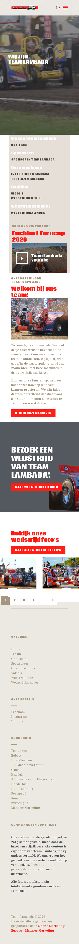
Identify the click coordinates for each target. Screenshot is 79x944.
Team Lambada (22, 917)
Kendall (16, 775)
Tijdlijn (16, 654)
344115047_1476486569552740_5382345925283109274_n (61, 573)
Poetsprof (18, 793)
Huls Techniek (22, 789)
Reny (15, 798)
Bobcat (16, 756)
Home (15, 649)
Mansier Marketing (25, 808)
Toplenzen (19, 751)
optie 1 (18, 573)
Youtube (17, 721)
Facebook (18, 712)
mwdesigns (19, 803)
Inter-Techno (21, 760)
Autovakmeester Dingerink (31, 779)
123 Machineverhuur (27, 765)
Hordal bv (18, 784)
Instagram (19, 717)
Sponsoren (19, 664)
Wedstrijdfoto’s (22, 678)
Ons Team (19, 659)
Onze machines (23, 668)
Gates (15, 770)
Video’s (16, 673)
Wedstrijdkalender (25, 682)
